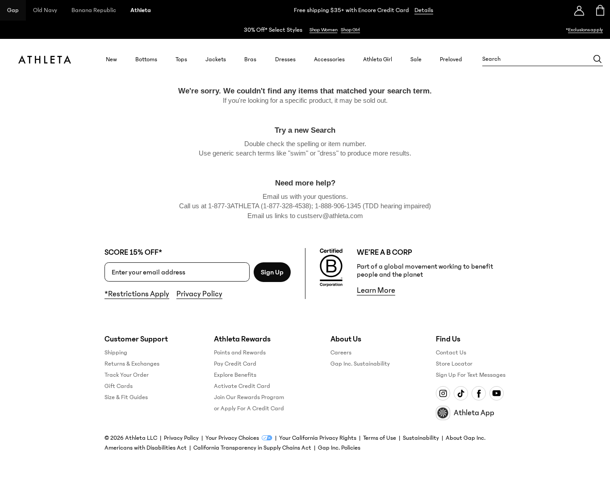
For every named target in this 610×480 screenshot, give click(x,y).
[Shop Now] (305, 30)
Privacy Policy (199, 294)
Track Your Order (126, 375)
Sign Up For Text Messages (471, 375)
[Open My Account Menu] (579, 10)
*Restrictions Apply (136, 294)
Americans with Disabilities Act (145, 447)
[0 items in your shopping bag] (599, 10)
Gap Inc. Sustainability (360, 363)
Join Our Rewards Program (249, 397)
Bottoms (146, 59)
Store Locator (454, 363)
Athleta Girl (377, 59)
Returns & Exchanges (131, 363)
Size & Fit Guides (126, 397)
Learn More (376, 290)
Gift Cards (118, 386)
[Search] (597, 59)
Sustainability (421, 438)
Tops (181, 59)
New (111, 59)
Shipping (115, 352)
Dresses (285, 59)
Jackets (215, 59)
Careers (340, 352)
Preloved (451, 59)
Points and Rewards (240, 352)
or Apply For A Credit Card (249, 408)
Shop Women (323, 30)
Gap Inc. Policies (339, 447)
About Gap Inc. (465, 438)
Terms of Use (379, 438)
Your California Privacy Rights (317, 438)
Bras (250, 59)
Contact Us (451, 352)
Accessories (329, 59)
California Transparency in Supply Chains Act (252, 447)
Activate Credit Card (242, 386)
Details (423, 10)
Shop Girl (350, 30)
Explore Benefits (235, 375)
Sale (416, 59)
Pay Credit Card (235, 363)
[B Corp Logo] (331, 267)
